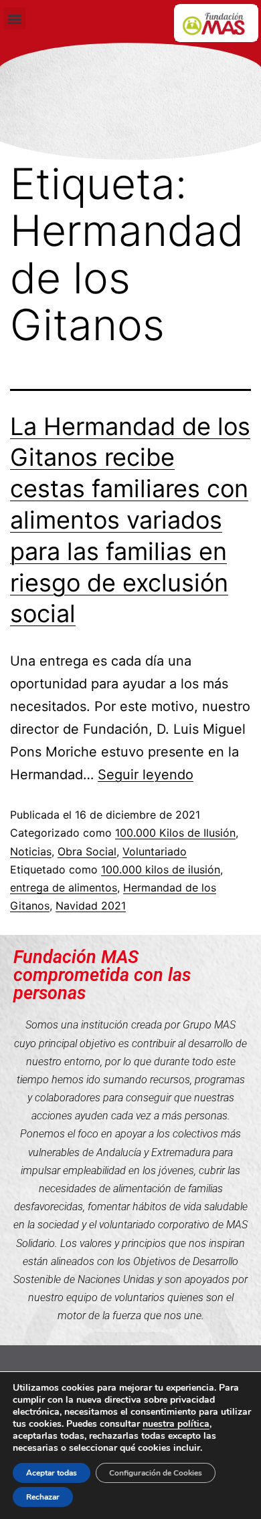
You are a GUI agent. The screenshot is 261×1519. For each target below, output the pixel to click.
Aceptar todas (51, 1473)
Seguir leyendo (145, 775)
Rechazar (43, 1497)
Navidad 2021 (91, 905)
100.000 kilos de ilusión (160, 869)
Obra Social (87, 851)
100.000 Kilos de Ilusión (175, 832)
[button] (14, 18)
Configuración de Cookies (155, 1473)
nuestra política (176, 1423)
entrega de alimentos (63, 887)
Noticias (31, 851)
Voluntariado (154, 851)
